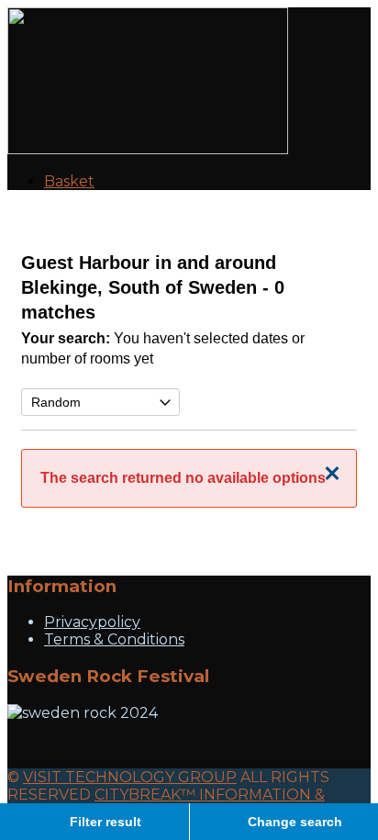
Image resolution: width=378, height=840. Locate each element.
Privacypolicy (92, 622)
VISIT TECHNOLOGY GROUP (130, 777)
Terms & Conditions (114, 639)
